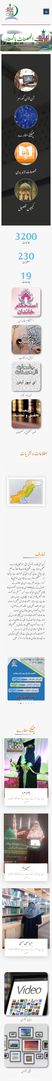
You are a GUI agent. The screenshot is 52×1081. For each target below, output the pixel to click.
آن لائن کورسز (26, 97)
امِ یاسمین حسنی (26, 942)
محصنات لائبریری (26, 171)
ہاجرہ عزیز (26, 792)
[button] (4, 679)
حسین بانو (26, 867)
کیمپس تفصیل (26, 207)
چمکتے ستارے (26, 134)
